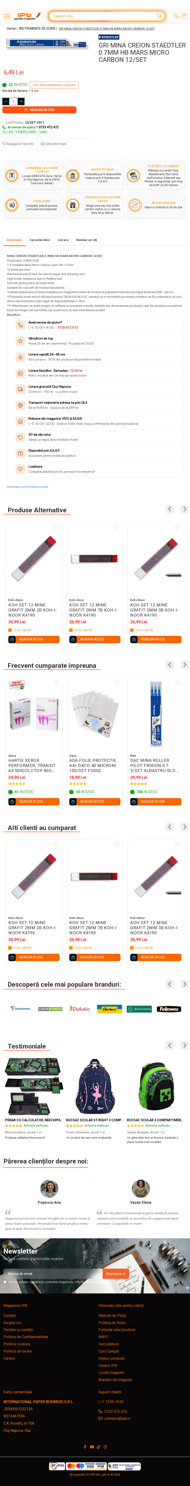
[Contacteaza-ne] (176, 16)
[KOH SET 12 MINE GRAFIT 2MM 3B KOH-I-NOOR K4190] (155, 558)
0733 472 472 (68, 328)
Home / (13, 28)
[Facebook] (85, 1447)
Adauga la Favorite (19, 144)
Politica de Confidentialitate (112, 1282)
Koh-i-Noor (15, 600)
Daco (72, 755)
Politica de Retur (111, 1323)
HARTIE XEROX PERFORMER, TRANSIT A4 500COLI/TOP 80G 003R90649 (32, 765)
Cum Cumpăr (108, 1351)
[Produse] (7, 16)
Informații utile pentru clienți (121, 1305)
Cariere (9, 1358)
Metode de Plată (112, 1315)
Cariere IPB (107, 1365)
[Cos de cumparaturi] (184, 16)
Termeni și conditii (18, 1330)
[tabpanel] (47, 44)
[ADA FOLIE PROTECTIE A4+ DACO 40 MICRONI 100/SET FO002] (94, 714)
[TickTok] (98, 1447)
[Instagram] (105, 1447)
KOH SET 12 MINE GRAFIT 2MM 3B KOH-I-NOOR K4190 (154, 610)
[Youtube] (92, 1447)
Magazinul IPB (15, 1305)
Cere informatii (55, 144)
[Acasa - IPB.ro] (27, 16)
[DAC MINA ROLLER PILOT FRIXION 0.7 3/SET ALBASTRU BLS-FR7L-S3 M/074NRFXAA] (155, 714)
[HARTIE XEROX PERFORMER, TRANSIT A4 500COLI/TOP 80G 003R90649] (34, 714)
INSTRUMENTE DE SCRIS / (38, 28)
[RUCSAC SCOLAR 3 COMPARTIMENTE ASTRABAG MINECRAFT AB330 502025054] (155, 1086)
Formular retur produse (116, 1330)
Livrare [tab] (63, 240)
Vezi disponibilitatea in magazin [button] (54, 85)
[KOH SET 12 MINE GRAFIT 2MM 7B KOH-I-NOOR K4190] (94, 558)
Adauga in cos (41, 110)
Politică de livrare (17, 1351)
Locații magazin (111, 1372)
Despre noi (12, 1323)
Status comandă (111, 1358)
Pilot (133, 755)
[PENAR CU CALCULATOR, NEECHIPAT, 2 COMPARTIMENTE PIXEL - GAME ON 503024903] (33, 1086)
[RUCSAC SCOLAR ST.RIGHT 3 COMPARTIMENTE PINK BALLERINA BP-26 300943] (94, 1086)
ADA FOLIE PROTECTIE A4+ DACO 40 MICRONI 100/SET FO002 (92, 765)
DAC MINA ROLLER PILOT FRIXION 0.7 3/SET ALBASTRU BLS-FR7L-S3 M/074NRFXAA (154, 765)
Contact (9, 1315)
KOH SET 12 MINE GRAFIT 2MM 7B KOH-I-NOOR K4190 (93, 610)
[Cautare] (159, 16)
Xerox (12, 755)
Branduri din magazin (115, 1380)
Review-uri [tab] (86, 240)
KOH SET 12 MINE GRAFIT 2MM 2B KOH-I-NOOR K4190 (32, 610)
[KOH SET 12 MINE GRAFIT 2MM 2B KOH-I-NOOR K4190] (34, 558)
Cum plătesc (108, 1344)
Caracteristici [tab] (40, 240)
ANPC (103, 1337)
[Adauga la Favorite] (56, 527)
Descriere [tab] (14, 240)
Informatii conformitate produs (27, 486)
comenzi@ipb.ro (117, 1418)
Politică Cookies (16, 1344)
